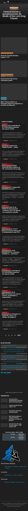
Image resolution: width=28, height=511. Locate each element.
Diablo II (4, 125)
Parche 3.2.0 (5, 252)
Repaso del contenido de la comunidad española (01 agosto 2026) (11, 272)
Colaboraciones (23, 466)
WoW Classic (14, 7)
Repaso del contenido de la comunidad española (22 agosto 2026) (11, 127)
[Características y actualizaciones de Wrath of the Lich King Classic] (14, 14)
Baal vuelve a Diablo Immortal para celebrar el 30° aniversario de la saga (11, 167)
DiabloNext (5, 314)
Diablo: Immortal (7, 165)
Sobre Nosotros (8, 466)
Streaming (5, 188)
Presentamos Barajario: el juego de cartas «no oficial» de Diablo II (11, 315)
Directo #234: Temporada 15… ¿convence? (11, 188)
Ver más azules (6, 372)
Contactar (15, 466)
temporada (5, 207)
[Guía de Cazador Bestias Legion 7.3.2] (14, 45)
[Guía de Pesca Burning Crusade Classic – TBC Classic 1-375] (4, 425)
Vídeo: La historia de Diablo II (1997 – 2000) (10, 146)
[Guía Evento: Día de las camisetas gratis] (14, 68)
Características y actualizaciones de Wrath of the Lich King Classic (15, 400)
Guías (3, 76)
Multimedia (5, 145)
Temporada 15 (6, 187)
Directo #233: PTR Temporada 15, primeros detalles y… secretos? (11, 252)
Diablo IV (4, 124)
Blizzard (3, 97)
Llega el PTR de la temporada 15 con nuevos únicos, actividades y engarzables (11, 294)
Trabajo (7, 468)
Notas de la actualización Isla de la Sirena (12, 361)
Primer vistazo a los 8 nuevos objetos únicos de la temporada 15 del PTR (11, 230)
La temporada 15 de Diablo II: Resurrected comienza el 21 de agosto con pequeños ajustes (11, 209)
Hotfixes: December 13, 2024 (9, 345)
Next (19, 335)
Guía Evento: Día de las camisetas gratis (9, 79)
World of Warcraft (7, 53)
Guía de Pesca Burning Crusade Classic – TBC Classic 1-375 (15, 425)
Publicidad (20, 475)
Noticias (14, 9)
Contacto (18, 509)
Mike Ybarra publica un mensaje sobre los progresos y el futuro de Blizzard (12, 103)
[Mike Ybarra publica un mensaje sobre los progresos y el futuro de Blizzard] (14, 92)
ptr (3, 230)
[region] (13, 115)
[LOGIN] (23, 1)
